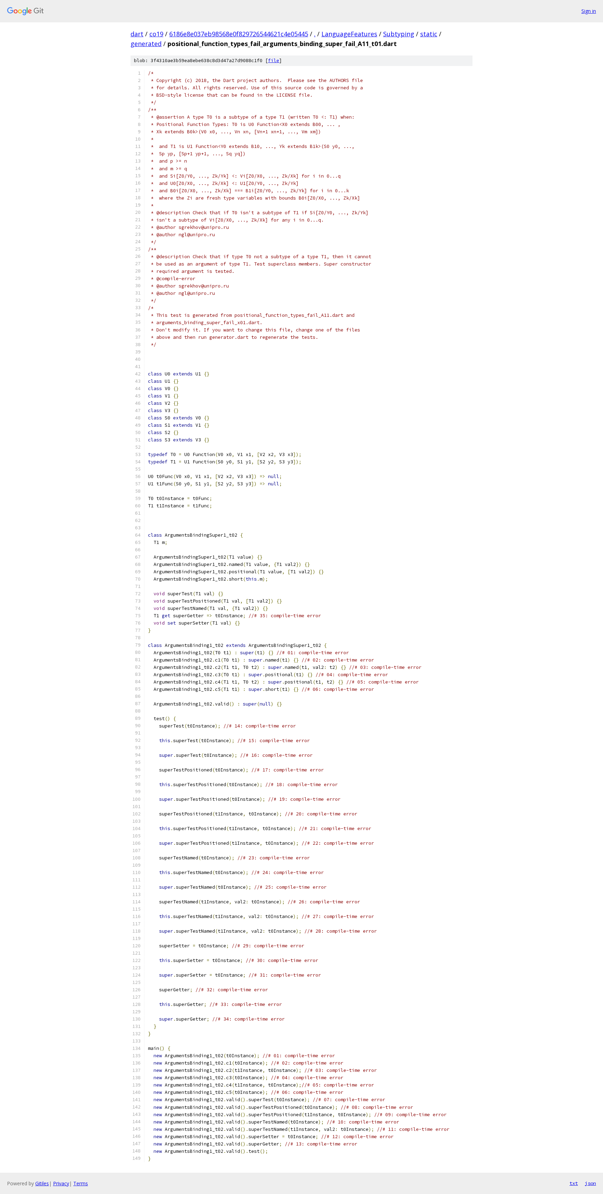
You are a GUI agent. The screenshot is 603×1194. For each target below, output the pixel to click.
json (590, 1183)
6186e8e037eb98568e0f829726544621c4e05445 (238, 34)
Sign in (588, 11)
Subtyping (398, 34)
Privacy (61, 1183)
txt (574, 1183)
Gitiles (42, 1183)
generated (146, 43)
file (273, 61)
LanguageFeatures (349, 34)
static (428, 34)
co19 (156, 34)
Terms (80, 1183)
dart (137, 34)
